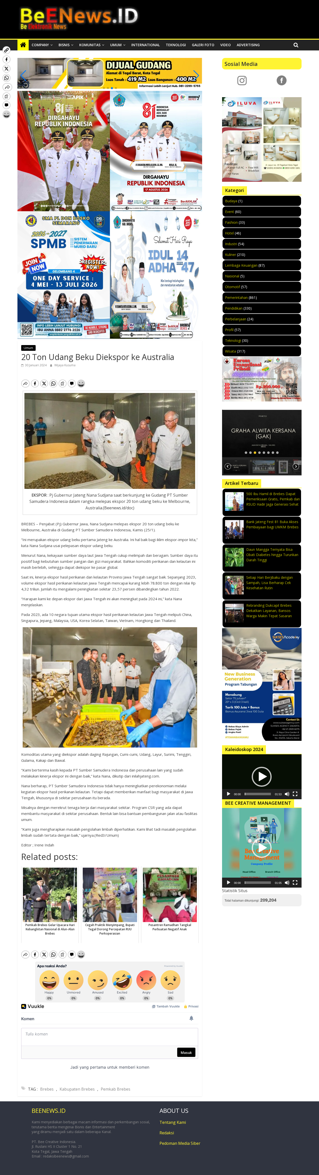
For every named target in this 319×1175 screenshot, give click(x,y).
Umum (116, 44)
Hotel (229, 233)
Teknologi (176, 44)
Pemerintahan (236, 297)
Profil (229, 329)
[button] (104, 88)
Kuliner (230, 254)
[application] (262, 776)
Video (225, 44)
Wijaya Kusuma (65, 365)
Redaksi (167, 1133)
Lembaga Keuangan (241, 265)
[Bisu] (287, 793)
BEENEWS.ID (49, 1110)
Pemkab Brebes (115, 1089)
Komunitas (89, 44)
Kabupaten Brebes (77, 1089)
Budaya (231, 200)
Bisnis (64, 44)
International (145, 44)
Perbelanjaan (235, 319)
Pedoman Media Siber (180, 1143)
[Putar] (228, 793)
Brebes (47, 1089)
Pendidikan (233, 308)
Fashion (231, 222)
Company (40, 44)
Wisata (230, 351)
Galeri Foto (203, 44)
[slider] (258, 794)
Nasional (232, 276)
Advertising (248, 44)
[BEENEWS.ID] (23, 45)
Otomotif (232, 286)
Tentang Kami (173, 1122)
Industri (231, 243)
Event (229, 211)
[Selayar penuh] (295, 793)
